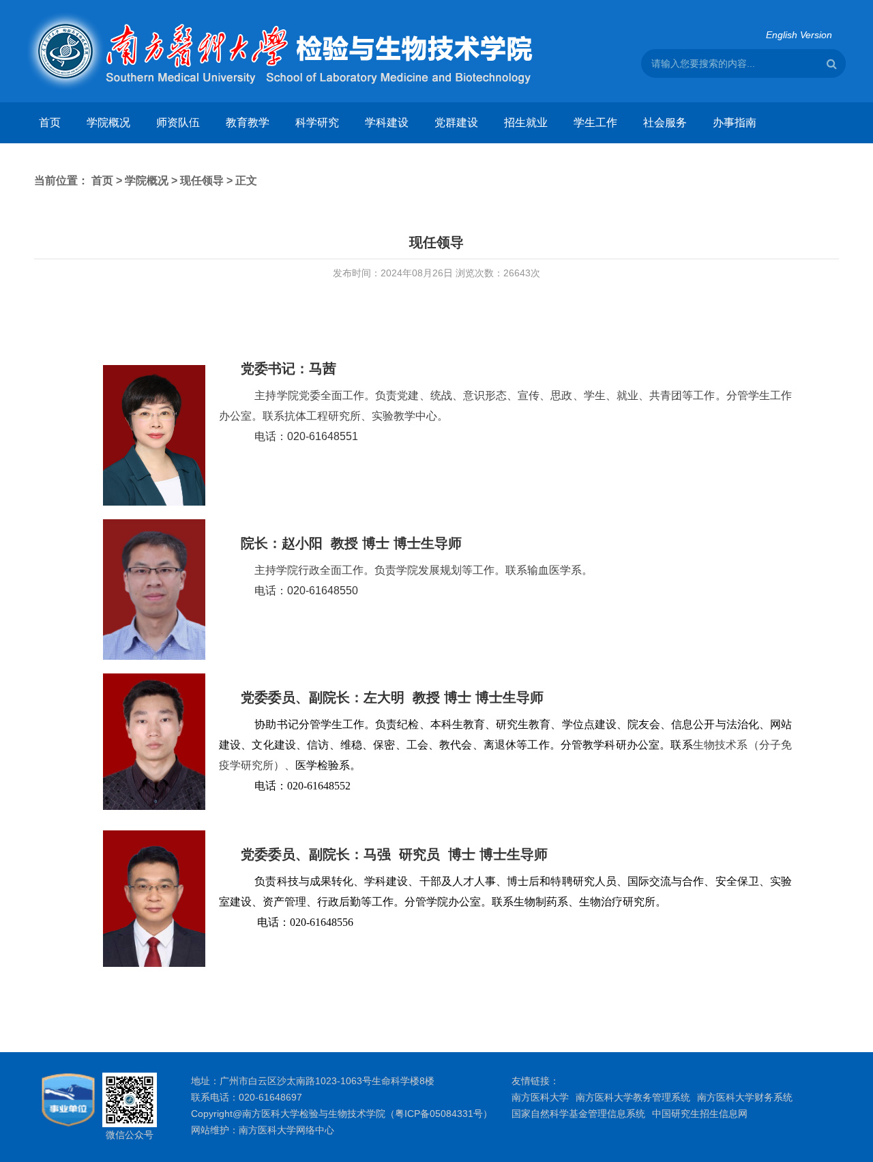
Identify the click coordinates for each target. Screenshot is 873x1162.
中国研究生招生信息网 (700, 1113)
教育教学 (247, 122)
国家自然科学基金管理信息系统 (578, 1113)
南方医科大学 (540, 1097)
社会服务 (665, 122)
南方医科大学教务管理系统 (633, 1097)
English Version (799, 34)
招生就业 (526, 122)
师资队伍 (178, 122)
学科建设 (387, 122)
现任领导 (202, 180)
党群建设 (456, 122)
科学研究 (317, 122)
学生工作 (595, 122)
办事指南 (734, 122)
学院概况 (108, 122)
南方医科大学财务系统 (745, 1097)
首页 (50, 122)
